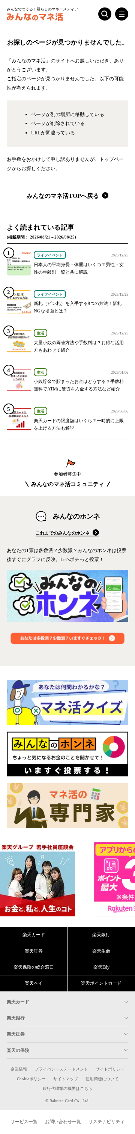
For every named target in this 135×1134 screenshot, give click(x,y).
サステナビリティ (106, 1121)
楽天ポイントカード (101, 983)
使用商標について (102, 1079)
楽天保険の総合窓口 (34, 967)
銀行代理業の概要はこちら (67, 1089)
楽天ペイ (34, 983)
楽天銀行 (101, 934)
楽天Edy (101, 967)
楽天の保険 (18, 1050)
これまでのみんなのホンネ (63, 533)
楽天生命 (101, 951)
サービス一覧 (24, 1121)
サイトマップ (65, 1079)
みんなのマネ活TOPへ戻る (63, 196)
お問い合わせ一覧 (63, 1121)
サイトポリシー (110, 1069)
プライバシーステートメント (61, 1069)
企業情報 (18, 1069)
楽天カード (33, 934)
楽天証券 (34, 951)
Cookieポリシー (31, 1079)
